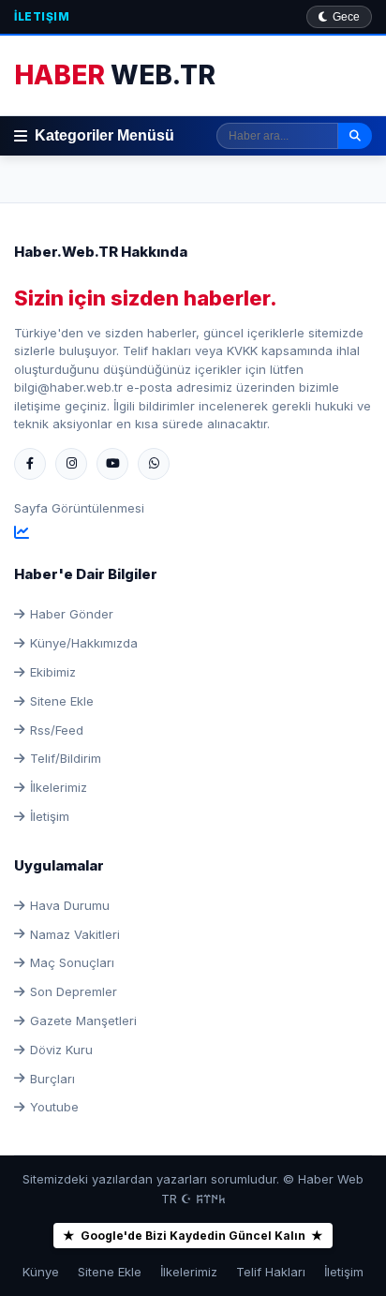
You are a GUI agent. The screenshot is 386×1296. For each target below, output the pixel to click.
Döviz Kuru (61, 1049)
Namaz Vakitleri (75, 934)
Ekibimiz (53, 671)
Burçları (52, 1078)
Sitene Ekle (62, 700)
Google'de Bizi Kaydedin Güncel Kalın (193, 1236)
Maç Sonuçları (72, 962)
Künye (40, 1271)
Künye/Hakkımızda (84, 642)
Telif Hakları (270, 1271)
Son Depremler (73, 991)
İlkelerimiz (58, 787)
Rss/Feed (56, 729)
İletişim (41, 16)
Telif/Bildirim (65, 758)
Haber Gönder (71, 613)
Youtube (54, 1106)
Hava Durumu (70, 905)
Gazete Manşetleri (83, 1020)
